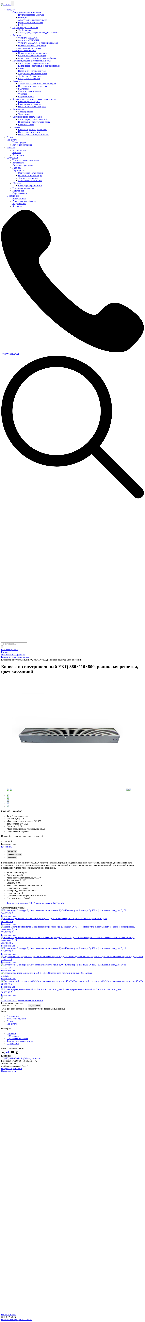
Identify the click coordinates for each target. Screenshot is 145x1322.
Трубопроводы (25, 30)
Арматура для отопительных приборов (37, 58)
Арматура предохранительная (32, 20)
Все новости (18, 155)
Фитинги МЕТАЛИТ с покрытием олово (38, 43)
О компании (13, 196)
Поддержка (12, 157)
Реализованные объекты (24, 201)
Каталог (11, 9)
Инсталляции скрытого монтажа (34, 122)
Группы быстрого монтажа (31, 15)
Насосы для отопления (29, 132)
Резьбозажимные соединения (32, 45)
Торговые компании (28, 178)
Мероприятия (19, 150)
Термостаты (24, 114)
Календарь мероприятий (30, 185)
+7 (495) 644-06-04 (10, 354)
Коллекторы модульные (29, 104)
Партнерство (13, 1043)
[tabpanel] (72, 865)
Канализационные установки (32, 129)
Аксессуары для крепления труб (33, 63)
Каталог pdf (18, 191)
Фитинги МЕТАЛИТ (28, 38)
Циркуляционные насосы (30, 22)
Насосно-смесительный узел (32, 71)
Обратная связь (19, 193)
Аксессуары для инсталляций (32, 119)
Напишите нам (8, 1314)
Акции (10, 137)
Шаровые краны (26, 96)
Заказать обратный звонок (30, 1000)
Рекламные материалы (23, 188)
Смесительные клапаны (29, 91)
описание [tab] (12, 852)
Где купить (12, 140)
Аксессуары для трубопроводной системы (38, 32)
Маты (21, 68)
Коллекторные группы (29, 101)
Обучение (11, 1033)
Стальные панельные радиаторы (34, 53)
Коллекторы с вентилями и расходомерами (39, 66)
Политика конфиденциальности (16, 1319)
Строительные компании (30, 180)
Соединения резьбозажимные (32, 73)
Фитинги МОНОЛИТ (28, 40)
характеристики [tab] (14, 855)
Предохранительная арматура (32, 86)
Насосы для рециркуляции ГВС (33, 134)
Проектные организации (30, 175)
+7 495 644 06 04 (9, 1000)
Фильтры (22, 94)
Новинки (16, 152)
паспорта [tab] (12, 858)
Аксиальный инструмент (30, 48)
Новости (11, 147)
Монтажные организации (30, 173)
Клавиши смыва (26, 124)
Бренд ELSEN (19, 198)
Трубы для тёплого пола (29, 76)
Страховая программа (22, 165)
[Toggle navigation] (12, 3)
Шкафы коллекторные (29, 78)
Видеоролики (19, 203)
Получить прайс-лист (11, 1068)
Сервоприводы (25, 111)
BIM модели (18, 162)
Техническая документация (25, 160)
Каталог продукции (16, 1018)
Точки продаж (19, 142)
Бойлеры (22, 17)
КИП (20, 25)
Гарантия (16, 168)
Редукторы (23, 89)
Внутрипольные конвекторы (32, 55)
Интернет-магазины (22, 145)
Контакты (17, 206)
